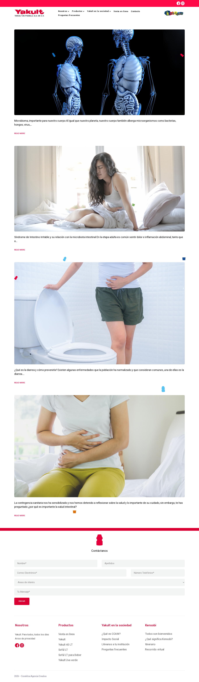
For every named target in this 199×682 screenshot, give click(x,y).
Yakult (61, 639)
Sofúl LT (63, 649)
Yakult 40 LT (65, 644)
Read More (19, 133)
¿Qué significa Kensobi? (159, 639)
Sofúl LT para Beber (69, 654)
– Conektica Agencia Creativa (30, 676)
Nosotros (62, 11)
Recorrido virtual (154, 649)
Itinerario (150, 644)
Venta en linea (121, 11)
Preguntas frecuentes (69, 15)
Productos (77, 11)
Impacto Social (110, 639)
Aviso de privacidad (25, 638)
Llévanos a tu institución (116, 644)
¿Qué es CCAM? (111, 633)
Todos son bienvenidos (158, 633)
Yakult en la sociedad (98, 11)
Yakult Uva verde (68, 660)
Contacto (135, 11)
